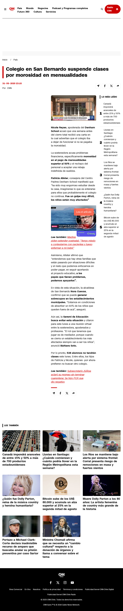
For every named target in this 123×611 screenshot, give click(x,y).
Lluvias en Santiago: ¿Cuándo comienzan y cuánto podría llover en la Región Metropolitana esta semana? (110, 142)
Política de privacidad (52, 589)
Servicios (51, 11)
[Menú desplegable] (5, 9)
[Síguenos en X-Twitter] (58, 582)
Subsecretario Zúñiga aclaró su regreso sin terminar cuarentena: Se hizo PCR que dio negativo (71, 376)
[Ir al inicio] (11, 9)
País (19, 8)
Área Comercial (15, 589)
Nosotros (36, 589)
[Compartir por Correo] (98, 86)
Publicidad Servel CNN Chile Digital (99, 589)
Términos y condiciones (73, 589)
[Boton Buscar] (102, 9)
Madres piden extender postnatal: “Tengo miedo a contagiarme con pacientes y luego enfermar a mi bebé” (73, 242)
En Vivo (28, 589)
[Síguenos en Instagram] (65, 582)
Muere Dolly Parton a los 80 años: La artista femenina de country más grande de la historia (101, 504)
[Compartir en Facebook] (104, 86)
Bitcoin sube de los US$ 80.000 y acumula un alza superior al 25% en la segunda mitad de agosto (111, 227)
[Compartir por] (118, 86)
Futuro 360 (23, 11)
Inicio (4, 59)
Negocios (43, 8)
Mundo (30, 8)
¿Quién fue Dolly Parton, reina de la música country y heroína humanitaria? (111, 202)
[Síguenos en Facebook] (50, 582)
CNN (9, 88)
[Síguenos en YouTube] (72, 582)
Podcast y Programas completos (70, 8)
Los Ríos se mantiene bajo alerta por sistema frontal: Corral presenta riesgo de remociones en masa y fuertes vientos (111, 175)
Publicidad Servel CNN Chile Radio (61, 594)
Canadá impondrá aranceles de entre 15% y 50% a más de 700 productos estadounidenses (112, 113)
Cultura (38, 11)
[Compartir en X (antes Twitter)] (111, 86)
